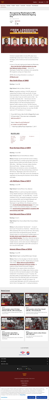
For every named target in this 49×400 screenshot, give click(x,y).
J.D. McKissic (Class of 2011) (20, 181)
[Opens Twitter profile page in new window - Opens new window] (15, 24)
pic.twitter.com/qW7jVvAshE (19, 124)
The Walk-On (31, 136)
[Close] (47, 388)
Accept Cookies (31, 397)
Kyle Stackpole (17, 20)
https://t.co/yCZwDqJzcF (22, 122)
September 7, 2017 (31, 126)
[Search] (44, 2)
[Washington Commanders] (24, 374)
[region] (24, 393)
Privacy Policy (24, 383)
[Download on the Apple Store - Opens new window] (20, 369)
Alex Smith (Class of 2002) (19, 80)
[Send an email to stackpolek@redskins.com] (17, 24)
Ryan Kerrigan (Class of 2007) (20, 148)
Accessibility (24, 385)
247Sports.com (14, 77)
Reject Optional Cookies (41, 397)
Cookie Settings (4, 397)
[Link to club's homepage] (2, 2)
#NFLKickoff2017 (16, 118)
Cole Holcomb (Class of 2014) (20, 214)
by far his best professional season (22, 205)
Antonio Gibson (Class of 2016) (21, 249)
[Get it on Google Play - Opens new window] (28, 369)
